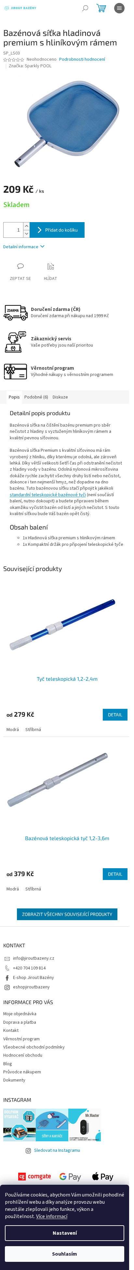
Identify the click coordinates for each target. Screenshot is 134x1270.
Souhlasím (64, 1254)
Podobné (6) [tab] (36, 397)
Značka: (30, 66)
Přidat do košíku (61, 230)
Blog (7, 1064)
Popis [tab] (14, 397)
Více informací (51, 1216)
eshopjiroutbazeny (31, 987)
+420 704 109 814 (29, 968)
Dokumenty (14, 1080)
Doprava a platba (19, 1022)
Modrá (13, 729)
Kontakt (11, 1030)
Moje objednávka (19, 1014)
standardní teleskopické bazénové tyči (48, 495)
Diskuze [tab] (60, 397)
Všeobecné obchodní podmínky (34, 1047)
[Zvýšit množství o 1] (26, 226)
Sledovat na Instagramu (57, 1150)
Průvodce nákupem (22, 1072)
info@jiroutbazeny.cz (33, 958)
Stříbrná (33, 729)
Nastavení (65, 1233)
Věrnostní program (21, 1039)
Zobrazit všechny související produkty (67, 914)
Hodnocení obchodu (22, 1055)
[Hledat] (85, 8)
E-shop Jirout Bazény (33, 977)
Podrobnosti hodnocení (82, 60)
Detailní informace (20, 247)
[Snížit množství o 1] (26, 233)
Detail (115, 714)
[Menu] (119, 8)
